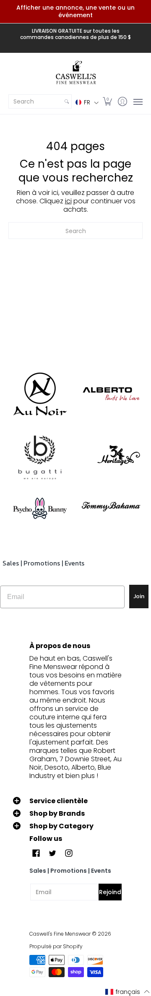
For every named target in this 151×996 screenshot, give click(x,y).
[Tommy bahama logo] (111, 506)
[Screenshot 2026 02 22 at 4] (39, 506)
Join (138, 596)
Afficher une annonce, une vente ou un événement (75, 11)
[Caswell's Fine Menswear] (75, 73)
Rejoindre (110, 892)
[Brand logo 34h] (111, 457)
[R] (39, 394)
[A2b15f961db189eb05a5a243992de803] (111, 394)
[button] (87, 102)
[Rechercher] (66, 101)
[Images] (39, 457)
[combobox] (35, 101)
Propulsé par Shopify (56, 946)
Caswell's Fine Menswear (60, 933)
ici (68, 201)
